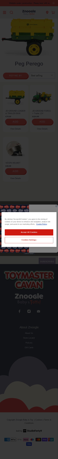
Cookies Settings (29, 240)
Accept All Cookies (29, 232)
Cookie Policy (41, 224)
